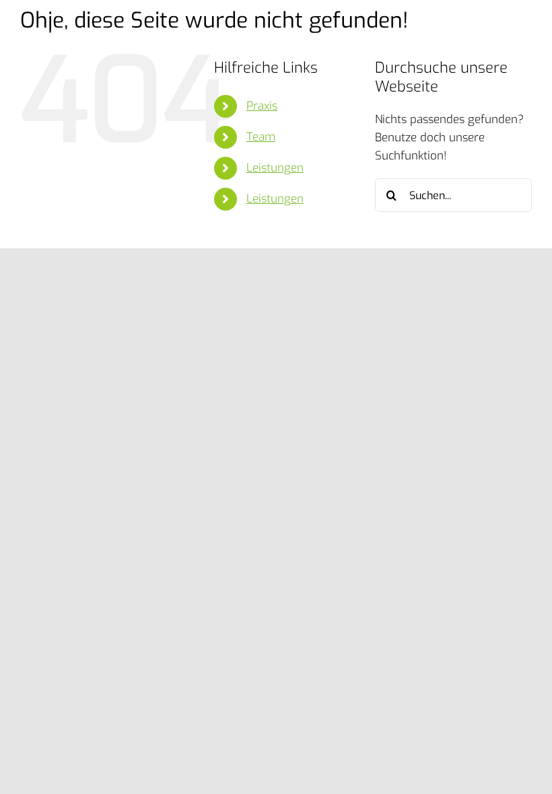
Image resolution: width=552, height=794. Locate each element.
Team (260, 137)
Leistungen (275, 168)
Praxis (261, 106)
